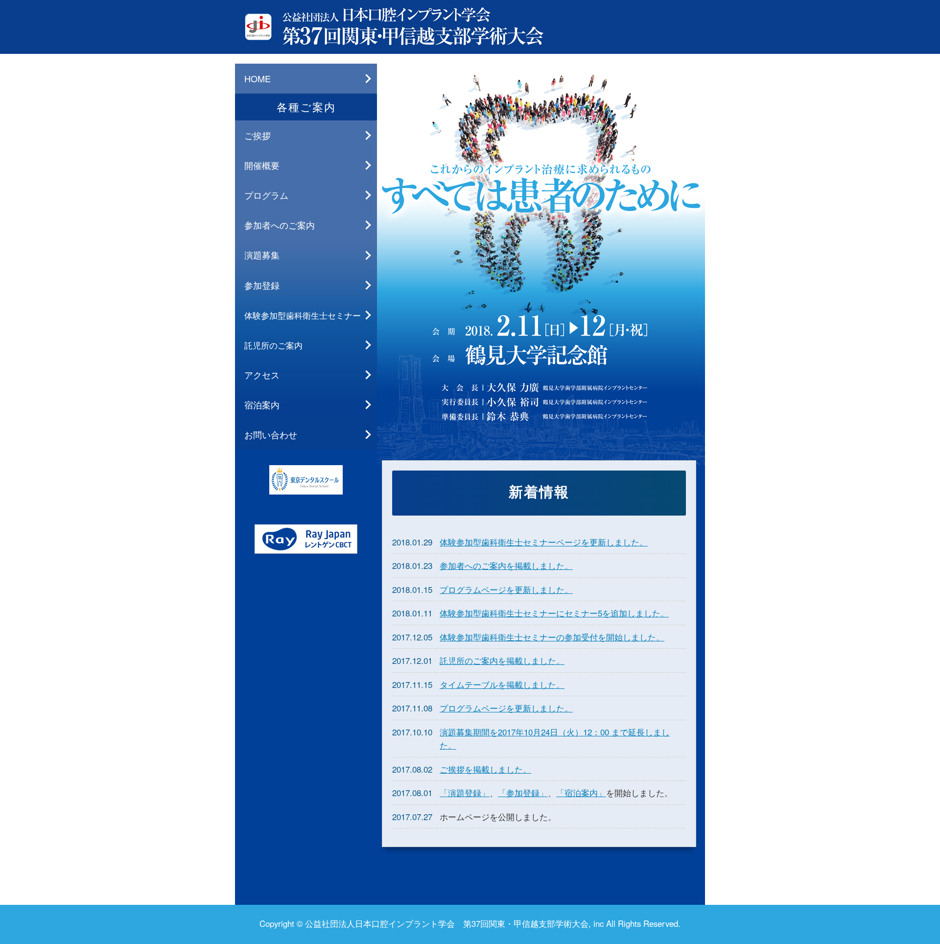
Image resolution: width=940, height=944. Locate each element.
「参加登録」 (523, 792)
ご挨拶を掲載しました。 (485, 769)
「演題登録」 (465, 792)
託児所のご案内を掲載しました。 (502, 660)
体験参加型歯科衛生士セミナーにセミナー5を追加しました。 (554, 613)
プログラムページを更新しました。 (506, 589)
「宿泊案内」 (581, 792)
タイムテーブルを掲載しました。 (502, 684)
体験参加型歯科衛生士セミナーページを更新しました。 (544, 542)
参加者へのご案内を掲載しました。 (506, 565)
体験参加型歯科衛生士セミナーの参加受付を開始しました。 (552, 637)
